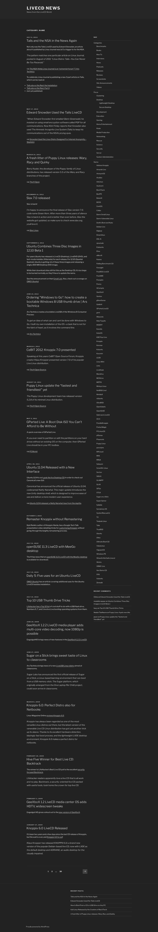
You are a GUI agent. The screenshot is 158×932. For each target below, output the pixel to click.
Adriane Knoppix (102, 165)
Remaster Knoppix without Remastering (54, 519)
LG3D (98, 358)
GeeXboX (100, 292)
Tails (98, 525)
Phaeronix (100, 439)
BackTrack (100, 190)
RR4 (98, 456)
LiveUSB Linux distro (65, 666)
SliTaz (98, 488)
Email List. (58, 279)
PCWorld (33, 451)
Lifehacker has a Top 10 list (38, 606)
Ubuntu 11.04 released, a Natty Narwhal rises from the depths (55, 503)
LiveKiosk (100, 370)
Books (98, 50)
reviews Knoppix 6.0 (55, 715)
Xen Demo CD (101, 570)
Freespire (99, 280)
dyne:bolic (100, 243)
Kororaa (99, 345)
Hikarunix (100, 317)
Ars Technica (35, 334)
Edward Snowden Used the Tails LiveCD (54, 112)
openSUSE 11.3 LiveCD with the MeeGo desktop (66, 557)
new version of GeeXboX (69, 812)
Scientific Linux (102, 468)
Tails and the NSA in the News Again (51, 40)
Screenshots (101, 79)
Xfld (98, 574)
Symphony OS (101, 509)
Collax (98, 210)
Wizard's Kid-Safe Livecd (105, 558)
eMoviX (99, 255)
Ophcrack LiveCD (103, 415)
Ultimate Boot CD (102, 542)
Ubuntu (99, 533)
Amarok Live (101, 169)
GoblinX (99, 304)
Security (99, 149)
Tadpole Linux (101, 521)
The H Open (35, 182)
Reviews (99, 75)
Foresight (99, 268)
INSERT (99, 325)
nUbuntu (99, 398)
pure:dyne (100, 448)
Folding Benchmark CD (104, 264)
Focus (96, 92)
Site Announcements (104, 83)
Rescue (99, 141)
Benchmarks (101, 46)
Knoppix (99, 341)
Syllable (99, 505)
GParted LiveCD (102, 309)
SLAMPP (99, 480)
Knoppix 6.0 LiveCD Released (47, 828)
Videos (99, 87)
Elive (98, 251)
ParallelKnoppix (102, 423)
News (98, 63)
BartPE (99, 194)
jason (96, 617)
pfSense (99, 435)
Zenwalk (99, 583)
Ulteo (98, 538)
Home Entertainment (104, 124)
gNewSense (100, 300)
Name (96, 162)
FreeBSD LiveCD (102, 272)
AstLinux (99, 182)
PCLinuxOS (100, 431)
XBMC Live (100, 566)
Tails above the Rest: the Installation (42, 85)
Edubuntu (100, 247)
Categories (98, 43)
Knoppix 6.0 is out (54, 837)
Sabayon (99, 464)
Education (100, 116)
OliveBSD (100, 403)
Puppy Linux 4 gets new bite (119, 612)
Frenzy (98, 284)
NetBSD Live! (101, 390)
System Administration (104, 157)
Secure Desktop (105, 107)
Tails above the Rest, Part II (38, 88)
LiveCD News (43, 8)
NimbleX (99, 394)
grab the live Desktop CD (54, 478)
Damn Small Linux (103, 214)
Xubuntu (99, 578)
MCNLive (100, 378)
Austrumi (99, 186)
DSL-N (98, 239)
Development (101, 112)
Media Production (103, 132)
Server (98, 153)
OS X (98, 419)
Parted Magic (101, 427)
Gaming (99, 120)
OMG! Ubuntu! (33, 281)
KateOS (99, 333)
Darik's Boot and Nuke (104, 223)
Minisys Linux (101, 386)
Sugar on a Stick (102, 497)
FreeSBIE (99, 276)
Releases (99, 71)
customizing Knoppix (68, 528)
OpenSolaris (100, 407)
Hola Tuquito (101, 321)
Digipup (99, 231)
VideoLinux (100, 546)
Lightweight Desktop (107, 103)
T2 (97, 517)
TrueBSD (99, 529)
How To (99, 54)
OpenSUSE (100, 411)
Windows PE (101, 554)
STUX (98, 493)
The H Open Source (38, 370)
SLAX (98, 484)
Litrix (98, 366)
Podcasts (99, 67)
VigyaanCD (100, 550)
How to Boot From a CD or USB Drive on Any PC (88, 905)
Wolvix (99, 562)
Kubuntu (99, 349)
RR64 (98, 460)
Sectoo (99, 472)
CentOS (99, 206)
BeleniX (99, 198)
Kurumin (99, 353)
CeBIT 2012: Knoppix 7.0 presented (51, 350)
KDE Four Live (101, 337)
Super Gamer (101, 501)
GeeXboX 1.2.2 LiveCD (77, 640)
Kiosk (98, 128)
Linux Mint (100, 362)
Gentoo (99, 296)
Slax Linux (34, 230)
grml (98, 313)
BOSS (98, 202)
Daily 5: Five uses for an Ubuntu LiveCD (53, 575)
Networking (100, 136)
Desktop (99, 100)
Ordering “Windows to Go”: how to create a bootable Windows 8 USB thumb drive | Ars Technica (56, 302)
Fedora (99, 259)
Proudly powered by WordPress (37, 927)
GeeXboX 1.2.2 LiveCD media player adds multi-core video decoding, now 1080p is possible (55, 629)
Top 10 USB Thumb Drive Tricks (48, 600)
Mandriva (100, 374)
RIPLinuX (100, 452)
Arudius (99, 178)
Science (99, 145)
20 (61, 871)
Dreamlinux (100, 235)
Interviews (100, 59)
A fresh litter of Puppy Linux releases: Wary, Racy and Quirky (93, 914)
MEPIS (99, 382)
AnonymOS (100, 174)
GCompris (100, 288)
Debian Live (100, 227)
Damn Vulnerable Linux (105, 218)
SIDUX (98, 476)
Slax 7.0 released (38, 198)
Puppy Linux (101, 444)
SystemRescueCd (103, 513)
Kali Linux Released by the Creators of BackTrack (89, 910)
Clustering (100, 96)
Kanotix (99, 329)
